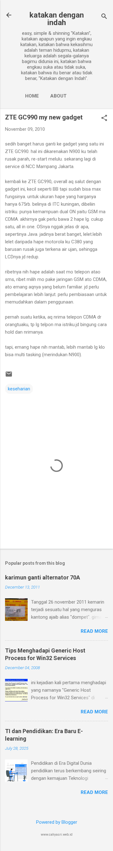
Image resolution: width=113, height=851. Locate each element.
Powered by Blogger (56, 822)
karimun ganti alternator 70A (42, 577)
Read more (94, 631)
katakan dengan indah (57, 19)
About (58, 96)
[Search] (104, 17)
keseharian (19, 389)
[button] (104, 118)
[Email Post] (9, 376)
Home (32, 96)
